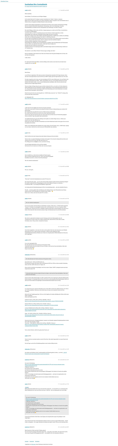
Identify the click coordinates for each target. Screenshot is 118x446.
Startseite (26, 441)
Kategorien (32, 441)
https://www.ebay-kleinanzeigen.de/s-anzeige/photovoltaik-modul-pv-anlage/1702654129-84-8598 (44, 301)
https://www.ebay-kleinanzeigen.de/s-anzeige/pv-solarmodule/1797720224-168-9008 (41, 305)
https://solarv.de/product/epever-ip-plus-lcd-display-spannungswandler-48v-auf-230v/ (41, 98)
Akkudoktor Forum (4, 1)
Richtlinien (37, 441)
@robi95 (27, 387)
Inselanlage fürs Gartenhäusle (36, 4)
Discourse (34, 444)
